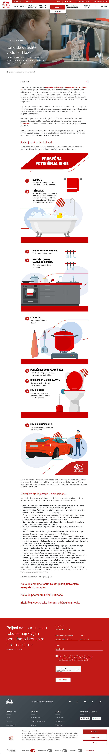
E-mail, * (58, 645)
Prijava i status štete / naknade (71, 6)
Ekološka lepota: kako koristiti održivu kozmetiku (50, 602)
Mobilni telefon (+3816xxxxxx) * (64, 635)
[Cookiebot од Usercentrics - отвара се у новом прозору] (11, 750)
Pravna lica (29, 1)
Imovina (23, 6)
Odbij (94, 743)
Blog (12, 72)
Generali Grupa (60, 721)
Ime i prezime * (60, 626)
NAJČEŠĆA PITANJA (87, 6)
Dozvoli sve (94, 731)
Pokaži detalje (90, 750)
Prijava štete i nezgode (38, 721)
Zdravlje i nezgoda (43, 6)
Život (16, 6)
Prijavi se (58, 7)
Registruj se (57, 13)
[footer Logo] (9, 703)
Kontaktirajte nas (84, 1)
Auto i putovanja (32, 6)
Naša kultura (59, 725)
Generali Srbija (60, 718)
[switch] (49, 750)
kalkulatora (25, 123)
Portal (69, 1)
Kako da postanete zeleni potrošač (42, 595)
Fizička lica (18, 1)
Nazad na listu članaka (16, 40)
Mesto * (82, 635)
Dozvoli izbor (95, 737)
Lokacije (33, 725)
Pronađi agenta (102, 1)
